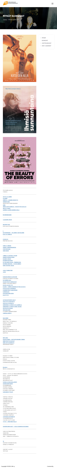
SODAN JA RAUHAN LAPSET (10, 382)
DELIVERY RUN (6, 224)
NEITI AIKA (5, 338)
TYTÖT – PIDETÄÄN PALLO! (10, 421)
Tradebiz (44, 466)
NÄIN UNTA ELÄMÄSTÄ (8, 343)
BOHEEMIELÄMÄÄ (7, 215)
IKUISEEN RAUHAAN (8, 260)
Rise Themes (53, 467)
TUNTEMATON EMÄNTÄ (9, 416)
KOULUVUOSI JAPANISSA (9, 288)
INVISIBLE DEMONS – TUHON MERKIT (12, 264)
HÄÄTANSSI (6, 250)
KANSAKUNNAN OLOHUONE (10, 277)
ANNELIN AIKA (6, 201)
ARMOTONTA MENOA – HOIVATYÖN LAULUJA (14, 206)
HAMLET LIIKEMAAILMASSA (9, 247)
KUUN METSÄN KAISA (8, 293)
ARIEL (4, 205)
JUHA (4, 272)
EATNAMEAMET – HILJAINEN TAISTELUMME (13, 232)
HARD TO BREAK (7, 245)
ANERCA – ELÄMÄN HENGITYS (10, 200)
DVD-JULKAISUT (46, 46)
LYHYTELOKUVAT (46, 43)
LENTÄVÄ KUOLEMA (8, 308)
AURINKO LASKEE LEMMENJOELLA (11, 210)
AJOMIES (5, 198)
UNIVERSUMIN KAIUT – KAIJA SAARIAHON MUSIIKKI (15, 426)
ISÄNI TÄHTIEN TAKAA (8, 265)
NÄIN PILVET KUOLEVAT (9, 341)
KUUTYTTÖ (6, 295)
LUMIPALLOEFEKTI (7, 313)
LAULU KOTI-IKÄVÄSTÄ (9, 301)
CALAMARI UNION (7, 219)
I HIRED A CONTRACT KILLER (10, 255)
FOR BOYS (5, 239)
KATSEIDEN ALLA (7, 280)
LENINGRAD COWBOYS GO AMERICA (12, 305)
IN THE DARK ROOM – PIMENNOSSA (12, 262)
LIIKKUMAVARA (6, 310)
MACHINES (5, 318)
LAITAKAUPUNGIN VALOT (9, 300)
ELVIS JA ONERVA (7, 234)
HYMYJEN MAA (6, 249)
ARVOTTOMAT (6, 208)
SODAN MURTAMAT (8, 383)
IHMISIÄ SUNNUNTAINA (8, 257)
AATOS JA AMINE (7, 196)
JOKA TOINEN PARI (7, 270)
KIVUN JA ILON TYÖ (8, 285)
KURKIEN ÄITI (6, 292)
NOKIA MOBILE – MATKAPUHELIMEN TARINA (14, 339)
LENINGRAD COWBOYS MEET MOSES (12, 306)
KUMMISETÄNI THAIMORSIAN (10, 290)
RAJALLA (5, 367)
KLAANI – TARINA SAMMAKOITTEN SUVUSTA (14, 287)
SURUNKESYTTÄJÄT (8, 392)
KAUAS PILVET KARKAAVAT (10, 282)
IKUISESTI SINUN (7, 259)
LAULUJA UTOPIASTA (8, 303)
